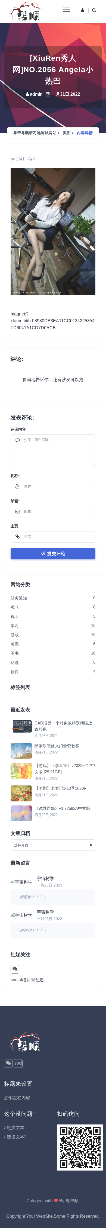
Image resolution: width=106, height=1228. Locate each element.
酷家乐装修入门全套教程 (57, 745)
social (18, 1064)
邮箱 (15, 501)
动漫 (15, 662)
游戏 (15, 635)
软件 (15, 671)
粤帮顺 (72, 1200)
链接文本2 (17, 1136)
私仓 (15, 607)
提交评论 (56, 553)
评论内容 (18, 429)
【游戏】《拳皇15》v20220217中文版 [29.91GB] (65, 768)
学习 (15, 625)
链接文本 (15, 1127)
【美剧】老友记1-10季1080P (60, 788)
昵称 (15, 475)
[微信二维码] (15, 969)
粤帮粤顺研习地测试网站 (35, 133)
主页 (14, 526)
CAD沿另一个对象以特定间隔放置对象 (63, 726)
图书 (15, 653)
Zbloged (35, 1200)
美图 (67, 133)
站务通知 (19, 598)
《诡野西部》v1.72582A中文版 (62, 808)
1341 (20, 159)
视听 (15, 616)
